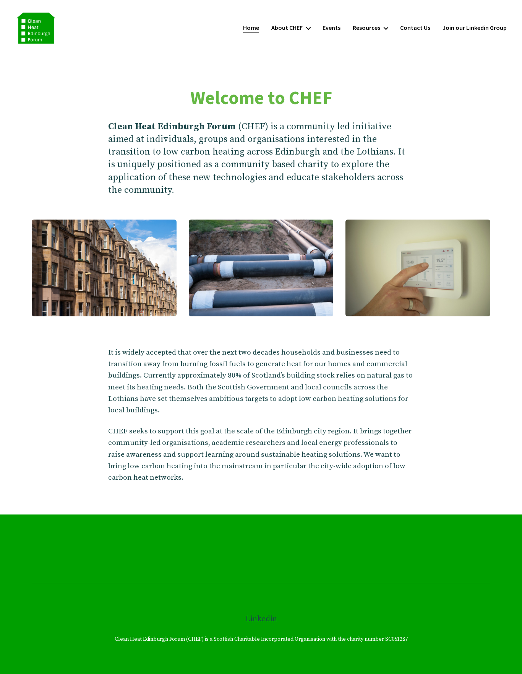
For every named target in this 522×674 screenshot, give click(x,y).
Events (331, 27)
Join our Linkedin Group (475, 27)
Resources (366, 27)
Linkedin (261, 619)
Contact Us (415, 27)
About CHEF (287, 27)
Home (251, 27)
